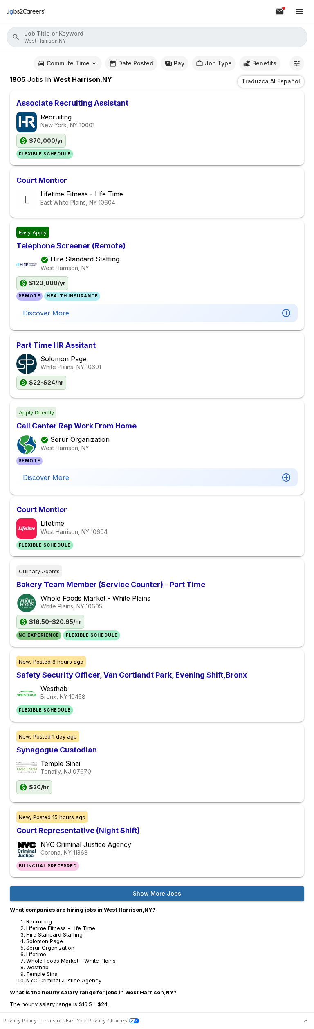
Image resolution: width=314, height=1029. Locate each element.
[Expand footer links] (306, 1021)
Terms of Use (56, 1021)
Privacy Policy (20, 1021)
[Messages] (279, 11)
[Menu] (299, 11)
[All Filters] (296, 63)
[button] (157, 37)
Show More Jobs (157, 893)
